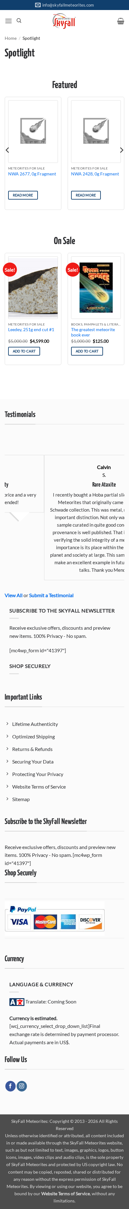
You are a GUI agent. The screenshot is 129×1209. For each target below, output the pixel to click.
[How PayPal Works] (55, 918)
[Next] (121, 150)
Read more (23, 195)
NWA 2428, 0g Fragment (95, 173)
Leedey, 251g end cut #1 (31, 329)
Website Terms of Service (65, 1193)
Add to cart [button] (24, 351)
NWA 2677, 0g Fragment (32, 173)
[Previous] (8, 150)
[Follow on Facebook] (10, 1086)
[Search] (19, 21)
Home (11, 38)
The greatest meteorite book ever (93, 332)
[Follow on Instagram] (22, 1086)
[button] (8, 21)
